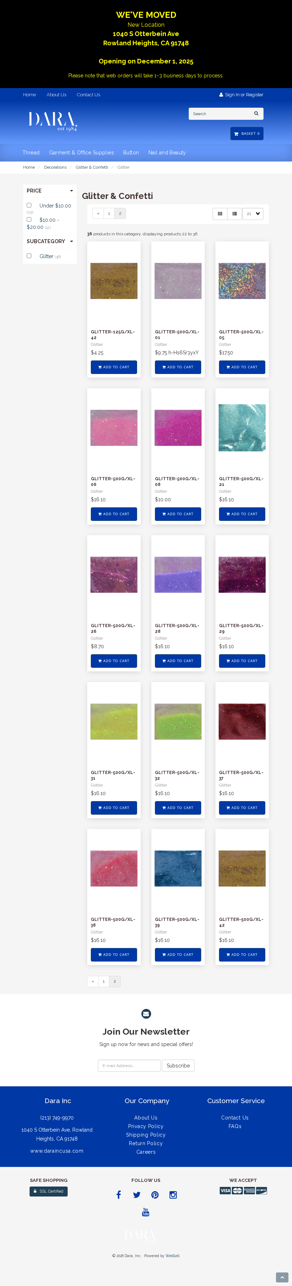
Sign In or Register (243, 94)
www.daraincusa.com (57, 1151)
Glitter (47, 256)
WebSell (172, 1256)
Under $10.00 (55, 206)
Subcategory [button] (46, 241)
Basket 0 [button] (249, 133)
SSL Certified (49, 1191)
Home (29, 167)
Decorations (55, 167)
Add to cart (116, 367)
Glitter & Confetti (92, 167)
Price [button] (34, 191)
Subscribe (178, 1066)
